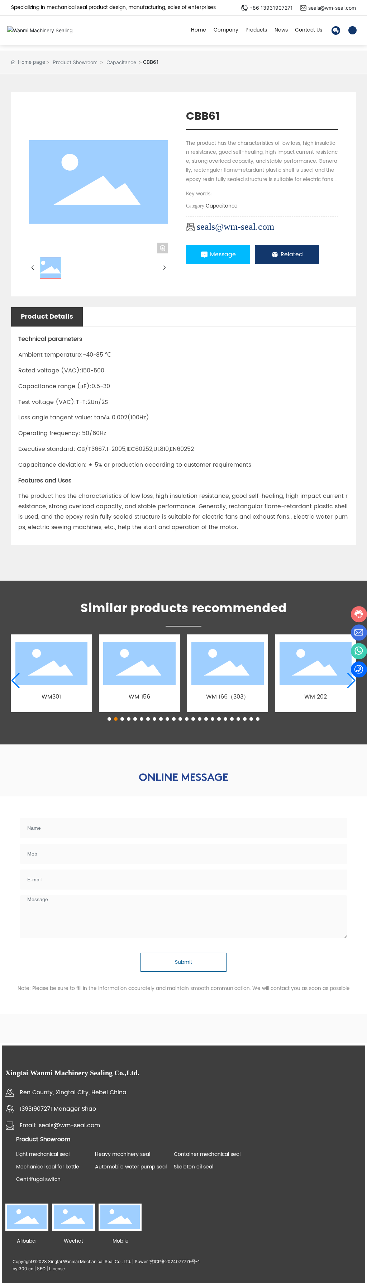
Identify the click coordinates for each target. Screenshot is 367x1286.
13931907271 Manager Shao (58, 1109)
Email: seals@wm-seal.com (60, 1125)
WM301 (51, 696)
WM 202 (315, 696)
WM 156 (139, 696)
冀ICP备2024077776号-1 (174, 1261)
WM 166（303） (227, 696)
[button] (109, 719)
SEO (41, 1268)
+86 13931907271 (271, 8)
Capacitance (121, 62)
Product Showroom (75, 62)
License (57, 1268)
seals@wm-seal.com (332, 8)
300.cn (26, 1268)
